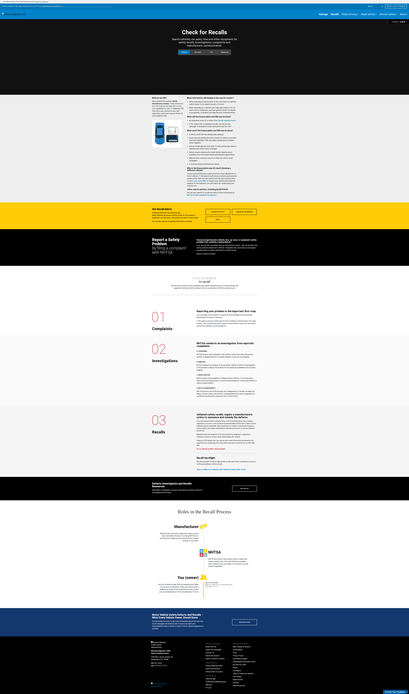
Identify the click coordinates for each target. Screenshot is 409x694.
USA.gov (236, 683)
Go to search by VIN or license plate (211, 449)
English (402, 22)
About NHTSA (211, 647)
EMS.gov (209, 685)
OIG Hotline (237, 677)
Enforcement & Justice (214, 672)
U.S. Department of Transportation (50, 6)
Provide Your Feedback (395, 692)
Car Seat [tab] (197, 52)
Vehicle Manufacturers (214, 666)
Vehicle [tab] (184, 52)
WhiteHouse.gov (239, 686)
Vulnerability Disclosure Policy (244, 662)
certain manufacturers (227, 120)
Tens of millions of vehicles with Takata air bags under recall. (221, 469)
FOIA (235, 653)
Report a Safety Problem (396, 6)
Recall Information (212, 656)
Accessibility (237, 650)
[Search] (382, 6)
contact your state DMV (196, 181)
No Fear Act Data (239, 665)
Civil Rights (237, 671)
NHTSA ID (191, 195)
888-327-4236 (156, 663)
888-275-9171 (156, 666)
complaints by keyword (207, 195)
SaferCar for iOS (217, 212)
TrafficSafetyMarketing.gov (216, 682)
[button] (350, 14)
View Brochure (244, 622)
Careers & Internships (214, 650)
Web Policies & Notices (242, 647)
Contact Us (210, 653)
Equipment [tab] (225, 52)
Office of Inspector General (243, 674)
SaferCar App (211, 679)
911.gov (209, 688)
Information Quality (240, 659)
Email (218, 219)
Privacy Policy (238, 656)
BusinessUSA (238, 680)
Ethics (235, 668)
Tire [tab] (211, 52)
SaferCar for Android (244, 212)
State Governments (213, 669)
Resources (245, 488)
